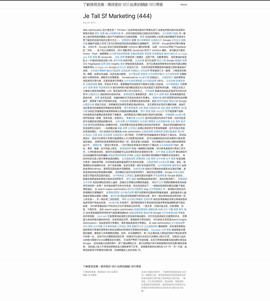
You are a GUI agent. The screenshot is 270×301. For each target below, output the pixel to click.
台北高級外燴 (163, 121)
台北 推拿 (175, 121)
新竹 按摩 (100, 33)
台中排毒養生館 (169, 212)
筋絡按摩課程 (136, 212)
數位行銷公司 (171, 53)
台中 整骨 (171, 158)
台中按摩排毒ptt (156, 73)
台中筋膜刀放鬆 (170, 33)
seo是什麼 (144, 77)
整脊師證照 (129, 94)
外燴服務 (124, 101)
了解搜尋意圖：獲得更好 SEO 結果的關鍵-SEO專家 (123, 4)
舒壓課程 (126, 40)
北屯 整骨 (88, 226)
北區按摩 (148, 199)
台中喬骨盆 (118, 175)
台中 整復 (160, 151)
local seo (102, 216)
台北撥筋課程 (128, 158)
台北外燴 (139, 60)
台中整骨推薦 (110, 226)
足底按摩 (125, 70)
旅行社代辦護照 (135, 189)
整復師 (178, 60)
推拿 (122, 63)
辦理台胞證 (162, 101)
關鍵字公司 (157, 182)
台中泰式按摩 (127, 192)
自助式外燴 (139, 168)
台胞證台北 (94, 94)
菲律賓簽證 (157, 53)
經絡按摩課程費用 (117, 155)
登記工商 (161, 60)
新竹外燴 (117, 60)
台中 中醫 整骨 (170, 209)
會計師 (181, 131)
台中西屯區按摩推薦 (120, 53)
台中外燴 (160, 158)
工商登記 (129, 175)
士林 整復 (143, 107)
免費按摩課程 (137, 53)
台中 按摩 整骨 (90, 87)
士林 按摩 (120, 121)
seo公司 (160, 111)
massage (156, 229)
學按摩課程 (104, 87)
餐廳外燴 (157, 97)
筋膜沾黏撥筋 (170, 131)
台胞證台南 (88, 104)
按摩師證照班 (113, 192)
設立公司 (121, 67)
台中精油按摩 (178, 222)
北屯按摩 (144, 70)
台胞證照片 (167, 77)
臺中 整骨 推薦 (148, 111)
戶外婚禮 (149, 90)
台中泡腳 (97, 226)
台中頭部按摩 (172, 73)
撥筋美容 (176, 165)
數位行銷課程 (113, 70)
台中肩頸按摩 (166, 145)
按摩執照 (158, 131)
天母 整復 (92, 57)
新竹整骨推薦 (131, 107)
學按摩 (148, 53)
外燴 (160, 209)
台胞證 (137, 155)
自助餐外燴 (115, 33)
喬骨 (142, 36)
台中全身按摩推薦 (133, 80)
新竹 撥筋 (131, 178)
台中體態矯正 (173, 84)
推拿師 (144, 73)
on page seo (101, 67)
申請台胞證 (178, 172)
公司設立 (175, 40)
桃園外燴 (97, 145)
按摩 (97, 97)
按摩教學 (175, 107)
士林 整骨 (151, 158)
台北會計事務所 (98, 70)
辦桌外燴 (173, 101)
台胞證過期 (91, 84)
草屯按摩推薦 (160, 175)
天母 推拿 (97, 134)
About (184, 4)
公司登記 (132, 128)
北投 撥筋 (165, 107)
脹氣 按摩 (122, 128)
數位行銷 (115, 195)
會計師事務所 (143, 40)
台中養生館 (134, 73)
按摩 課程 (106, 63)
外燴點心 (135, 70)
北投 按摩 (120, 57)
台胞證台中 (156, 40)
